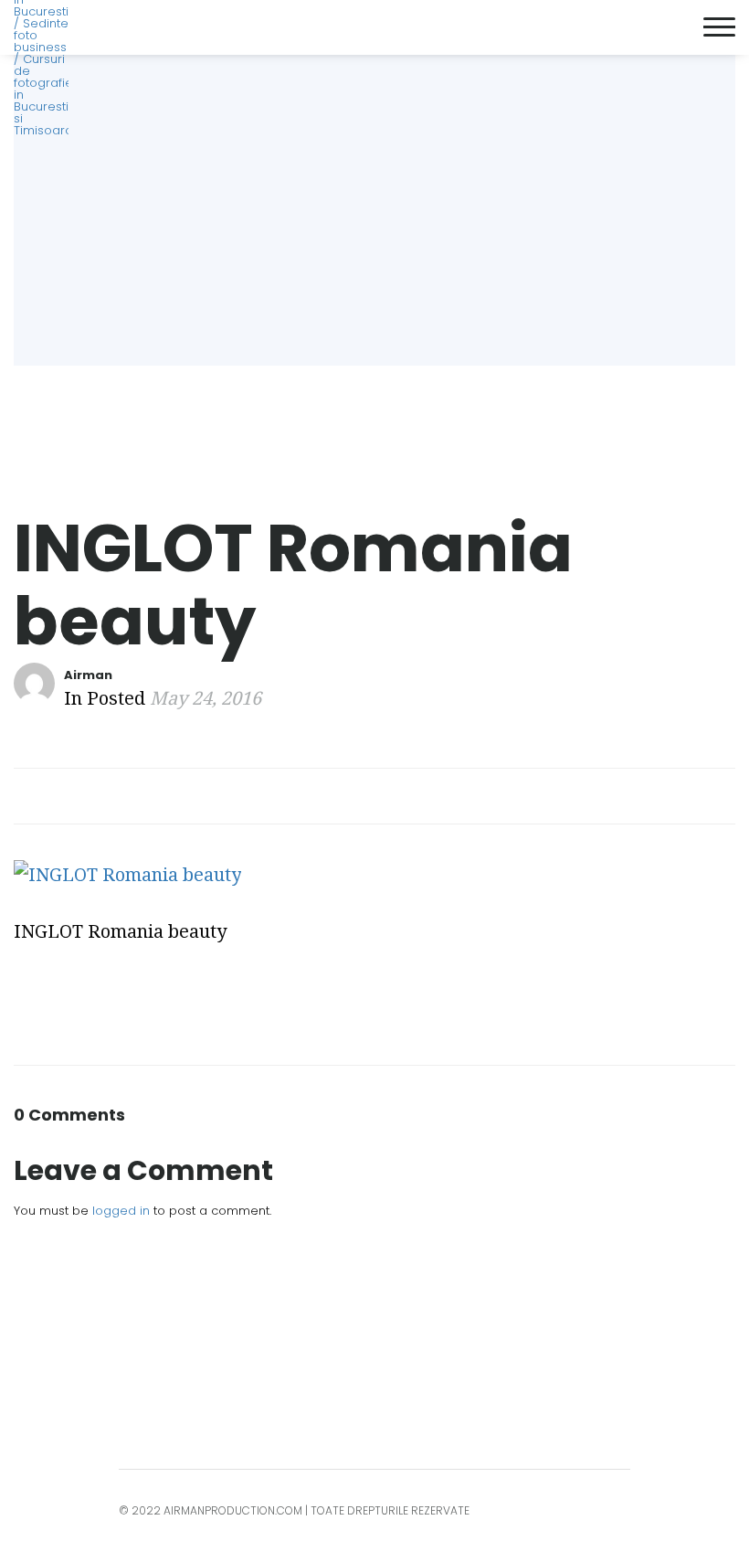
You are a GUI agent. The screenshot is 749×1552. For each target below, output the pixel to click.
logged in (121, 1210)
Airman (88, 675)
